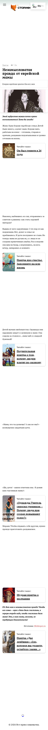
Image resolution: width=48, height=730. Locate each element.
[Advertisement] (24, 41)
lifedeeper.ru (40, 626)
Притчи (5, 65)
